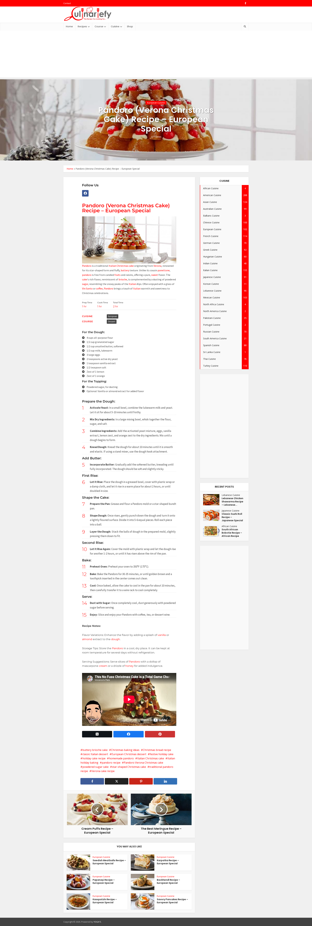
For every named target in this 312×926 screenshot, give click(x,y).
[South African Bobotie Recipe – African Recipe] (212, 530)
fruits (117, 274)
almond (87, 639)
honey (129, 665)
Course (99, 26)
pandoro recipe (111, 762)
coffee (99, 288)
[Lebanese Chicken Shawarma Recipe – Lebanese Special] (212, 499)
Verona (157, 265)
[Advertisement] (156, 55)
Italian (132, 284)
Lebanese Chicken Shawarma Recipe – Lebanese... (232, 501)
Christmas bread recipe (157, 750)
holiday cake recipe (93, 758)
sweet (154, 274)
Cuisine (115, 26)
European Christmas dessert (128, 754)
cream (103, 665)
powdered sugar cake (95, 767)
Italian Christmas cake (121, 265)
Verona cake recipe (103, 771)
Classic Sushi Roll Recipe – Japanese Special (232, 517)
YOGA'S (97, 921)
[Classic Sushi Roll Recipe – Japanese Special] (212, 515)
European (112, 316)
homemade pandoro (121, 758)
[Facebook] (85, 193)
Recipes (82, 26)
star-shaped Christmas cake (129, 767)
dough (115, 639)
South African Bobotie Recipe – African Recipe (232, 533)
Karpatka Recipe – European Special (168, 862)
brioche (123, 279)
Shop (130, 26)
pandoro (86, 274)
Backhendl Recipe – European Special (168, 881)
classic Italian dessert (95, 754)
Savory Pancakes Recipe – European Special (172, 901)
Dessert (111, 321)
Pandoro (86, 265)
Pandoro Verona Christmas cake (143, 762)
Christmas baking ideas (125, 750)
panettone (164, 270)
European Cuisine (156, 102)
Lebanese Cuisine (231, 495)
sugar (85, 284)
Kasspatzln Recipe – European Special (105, 901)
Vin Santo (87, 288)
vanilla (162, 635)
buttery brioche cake (95, 750)
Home (69, 26)
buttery (125, 270)
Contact (67, 3)
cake (84, 279)
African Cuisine (229, 526)
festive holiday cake (161, 754)
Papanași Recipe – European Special (104, 881)
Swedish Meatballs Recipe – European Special (109, 862)
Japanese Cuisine (230, 510)
